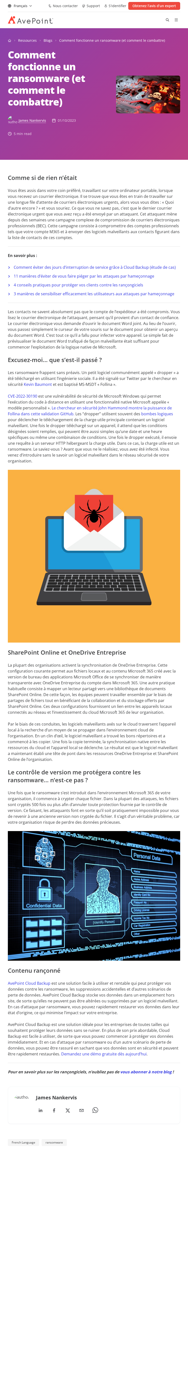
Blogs (48, 40)
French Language (23, 1142)
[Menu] (176, 20)
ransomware (54, 1142)
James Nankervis (32, 120)
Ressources (27, 40)
